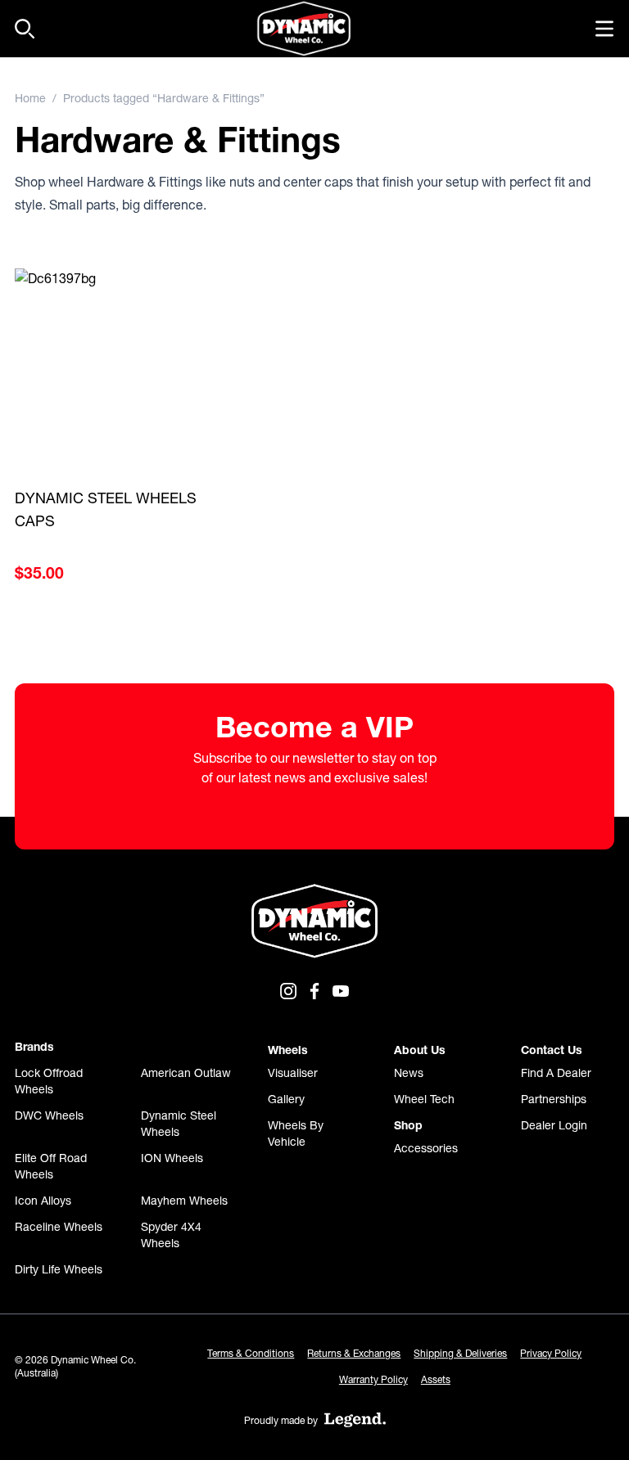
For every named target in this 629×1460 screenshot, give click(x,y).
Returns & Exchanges (353, 1353)
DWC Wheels (49, 1115)
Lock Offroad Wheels (49, 1081)
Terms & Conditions (250, 1353)
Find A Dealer (556, 1073)
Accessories (426, 1148)
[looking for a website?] (355, 1420)
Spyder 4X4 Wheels (171, 1234)
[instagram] (288, 991)
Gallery (286, 1099)
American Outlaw (186, 1073)
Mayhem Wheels (184, 1200)
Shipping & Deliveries (460, 1353)
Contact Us (551, 1050)
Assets (435, 1379)
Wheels (288, 1050)
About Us (420, 1050)
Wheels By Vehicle (296, 1133)
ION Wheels (172, 1158)
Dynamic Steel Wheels (178, 1123)
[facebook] (314, 991)
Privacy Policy (550, 1353)
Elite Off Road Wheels (51, 1166)
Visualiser (293, 1073)
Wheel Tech (424, 1099)
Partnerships (553, 1099)
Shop (408, 1125)
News (408, 1073)
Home (30, 98)
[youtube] (341, 991)
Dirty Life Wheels (58, 1269)
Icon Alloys (43, 1200)
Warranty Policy (373, 1379)
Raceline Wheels (58, 1226)
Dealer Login (554, 1125)
